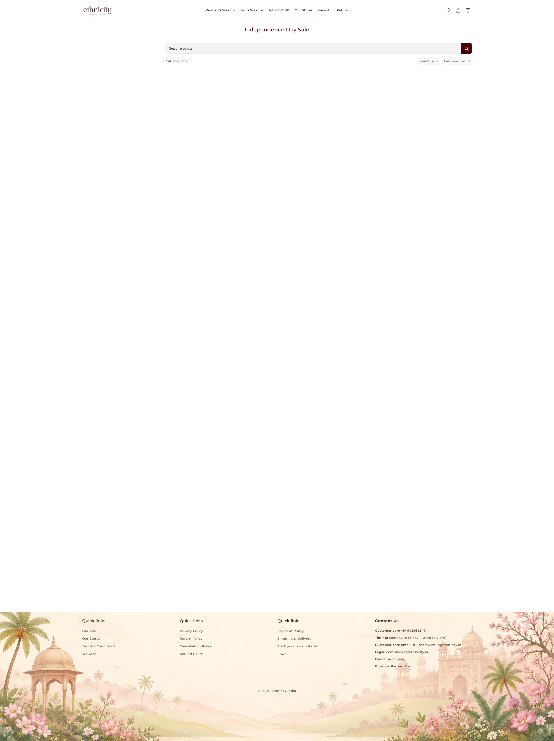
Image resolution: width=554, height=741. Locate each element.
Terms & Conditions (98, 646)
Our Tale (89, 631)
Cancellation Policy (196, 646)
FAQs (281, 654)
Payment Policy (290, 631)
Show (424, 61)
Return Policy (191, 639)
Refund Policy (191, 654)
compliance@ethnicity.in (407, 652)
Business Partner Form (394, 666)
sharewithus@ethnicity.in (440, 645)
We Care (89, 654)
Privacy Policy (191, 631)
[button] (220, 10)
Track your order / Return (298, 646)
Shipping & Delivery (294, 639)
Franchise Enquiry (390, 659)
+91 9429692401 (414, 630)
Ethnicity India (283, 691)
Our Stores (91, 639)
